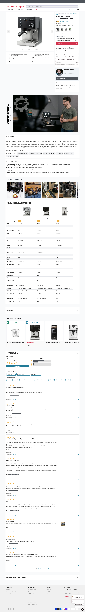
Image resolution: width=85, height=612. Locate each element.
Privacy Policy (50, 600)
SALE (37, 10)
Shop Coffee (19, 10)
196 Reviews (62, 21)
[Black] (57, 30)
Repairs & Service (32, 589)
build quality (51, 379)
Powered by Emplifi (43, 198)
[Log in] (74, 10)
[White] (66, 30)
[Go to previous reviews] (34, 569)
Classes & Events (31, 598)
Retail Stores (30, 596)
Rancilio (68, 13)
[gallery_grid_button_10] (34, 49)
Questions (67, 21)
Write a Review (17, 366)
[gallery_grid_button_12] (36, 49)
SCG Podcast (31, 594)
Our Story (49, 589)
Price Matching (9, 600)
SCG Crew (49, 591)
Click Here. (21, 150)
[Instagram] (8, 609)
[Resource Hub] (69, 10)
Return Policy (9, 596)
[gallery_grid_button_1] (23, 49)
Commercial (29, 10)
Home (57, 13)
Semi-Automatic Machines (62, 13)
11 (48, 568)
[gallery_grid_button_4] (27, 49)
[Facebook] (10, 609)
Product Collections (32, 604)
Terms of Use (50, 598)
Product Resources (32, 600)
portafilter (68, 379)
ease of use (31, 379)
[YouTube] (15, 609)
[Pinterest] (11, 609)
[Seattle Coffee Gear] (15, 6)
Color (58, 26)
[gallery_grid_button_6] (29, 49)
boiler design (37, 379)
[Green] (70, 30)
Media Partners (50, 596)
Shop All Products (32, 602)
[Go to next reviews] (50, 569)
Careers (48, 594)
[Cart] (77, 10)
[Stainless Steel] (62, 30)
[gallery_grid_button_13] (37, 49)
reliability (57, 379)
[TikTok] (7, 609)
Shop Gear (10, 10)
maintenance (62, 379)
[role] (67, 43)
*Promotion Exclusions (11, 598)
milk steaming (16, 379)
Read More (17, 471)
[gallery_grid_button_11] (35, 49)
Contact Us (8, 589)
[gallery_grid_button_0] (22, 49)
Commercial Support (11, 591)
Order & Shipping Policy (11, 594)
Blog (29, 591)
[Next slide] (52, 31)
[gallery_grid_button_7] (30, 49)
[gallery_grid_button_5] (28, 49)
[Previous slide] (8, 31)
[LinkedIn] (13, 609)
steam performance (44, 379)
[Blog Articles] (71, 9)
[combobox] (11, 374)
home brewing (9, 379)
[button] (42, 360)
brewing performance (24, 379)
